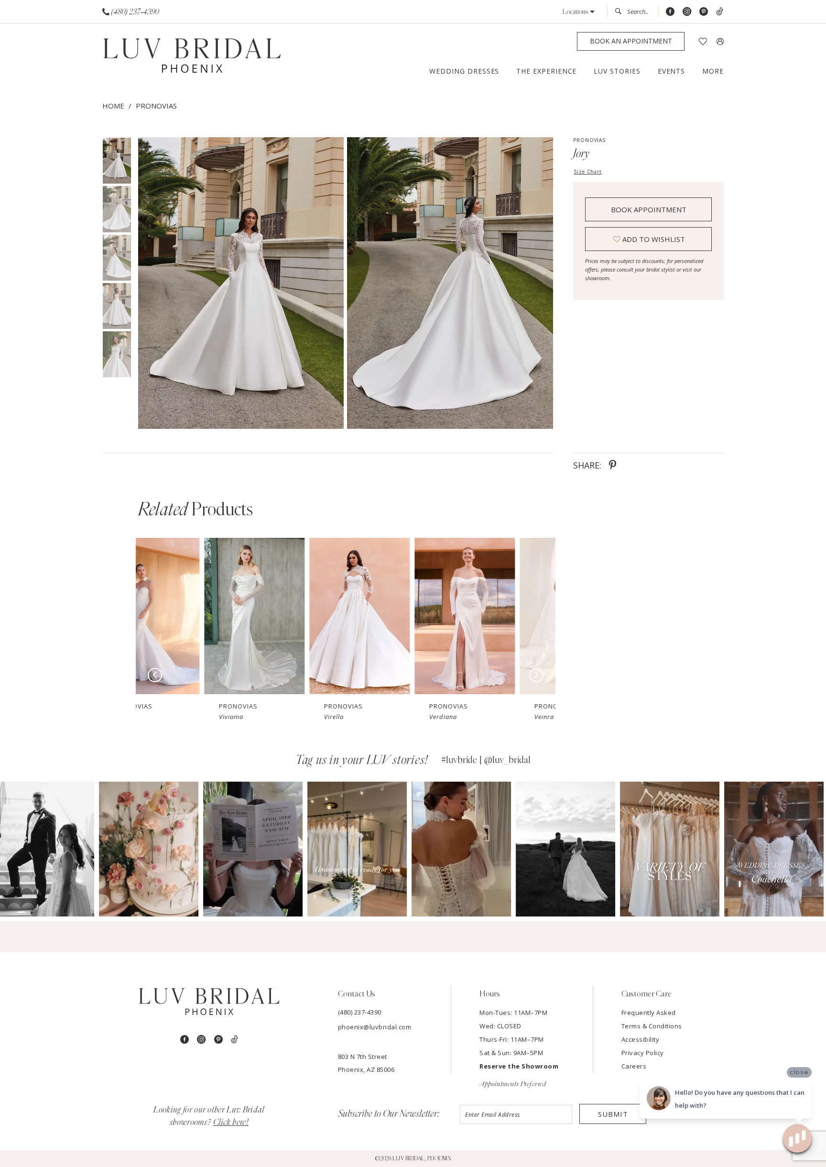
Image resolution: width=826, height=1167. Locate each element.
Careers (634, 1066)
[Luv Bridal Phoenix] (192, 55)
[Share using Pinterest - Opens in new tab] (613, 465)
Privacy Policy (642, 1052)
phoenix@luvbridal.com (375, 1027)
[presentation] (188, 616)
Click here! (231, 1122)
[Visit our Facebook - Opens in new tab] (670, 12)
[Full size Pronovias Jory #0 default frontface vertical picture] (241, 283)
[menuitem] (131, 12)
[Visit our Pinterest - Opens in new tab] (703, 12)
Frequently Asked (648, 1012)
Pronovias (156, 105)
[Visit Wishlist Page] (703, 41)
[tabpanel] (239, 283)
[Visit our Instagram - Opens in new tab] (687, 12)
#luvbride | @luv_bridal (486, 760)
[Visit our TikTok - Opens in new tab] (720, 12)
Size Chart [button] (587, 171)
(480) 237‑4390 (359, 1012)
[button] (578, 12)
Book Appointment (648, 209)
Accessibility (640, 1039)
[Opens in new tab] (49, 849)
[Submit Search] (621, 11)
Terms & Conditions (651, 1026)
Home (113, 105)
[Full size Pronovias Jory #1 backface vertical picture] (450, 283)
